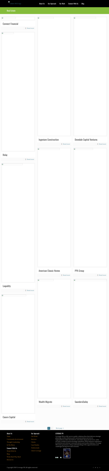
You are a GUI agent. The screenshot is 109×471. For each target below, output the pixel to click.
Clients (33, 442)
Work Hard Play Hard (14, 457)
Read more (30, 28)
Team (8, 436)
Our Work (34, 436)
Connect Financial (10, 24)
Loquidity (7, 286)
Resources (10, 460)
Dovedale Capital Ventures (86, 139)
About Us (9, 433)
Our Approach (35, 433)
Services (33, 439)
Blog (8, 454)
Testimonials (35, 448)
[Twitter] (95, 467)
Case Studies (35, 445)
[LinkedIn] (97, 467)
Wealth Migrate (45, 402)
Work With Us (11, 451)
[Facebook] (93, 467)
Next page (59, 428)
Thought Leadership (13, 442)
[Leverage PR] (14, 3)
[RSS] (100, 467)
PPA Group (79, 270)
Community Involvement (15, 439)
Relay (5, 155)
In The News (11, 445)
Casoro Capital (9, 417)
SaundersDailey (81, 402)
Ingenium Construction (49, 139)
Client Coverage (36, 451)
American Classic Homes (49, 270)
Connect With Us (12, 448)
